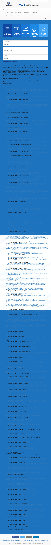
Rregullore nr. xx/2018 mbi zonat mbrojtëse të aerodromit (17, 456)
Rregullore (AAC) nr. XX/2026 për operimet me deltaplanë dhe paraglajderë (21, 111)
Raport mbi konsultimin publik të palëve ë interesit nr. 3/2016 (23, 530)
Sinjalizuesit (43, 540)
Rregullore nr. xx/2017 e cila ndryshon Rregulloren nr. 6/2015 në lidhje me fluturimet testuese (24, 515)
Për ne (6, 12)
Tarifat (5, 55)
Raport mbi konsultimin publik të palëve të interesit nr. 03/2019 (21, 423)
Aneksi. (37, 326)
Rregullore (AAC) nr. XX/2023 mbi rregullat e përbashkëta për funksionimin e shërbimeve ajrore (25, 257)
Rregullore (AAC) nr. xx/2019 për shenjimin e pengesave (17, 436)
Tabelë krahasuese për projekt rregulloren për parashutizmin (18, 443)
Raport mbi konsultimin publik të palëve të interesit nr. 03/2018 (21, 482)
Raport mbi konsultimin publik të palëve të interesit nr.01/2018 (23, 490)
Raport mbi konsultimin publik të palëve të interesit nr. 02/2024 (23, 256)
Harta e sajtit (37, 540)
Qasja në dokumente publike (17, 540)
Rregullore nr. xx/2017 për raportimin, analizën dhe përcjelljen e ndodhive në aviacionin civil (24, 525)
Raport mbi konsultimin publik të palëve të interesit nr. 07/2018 (21, 467)
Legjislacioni (26, 12)
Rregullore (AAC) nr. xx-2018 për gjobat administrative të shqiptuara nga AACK (21, 448)
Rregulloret (6, 48)
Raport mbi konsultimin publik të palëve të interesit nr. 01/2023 (21, 299)
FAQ (47, 540)
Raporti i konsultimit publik (13, 161)
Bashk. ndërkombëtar (9, 15)
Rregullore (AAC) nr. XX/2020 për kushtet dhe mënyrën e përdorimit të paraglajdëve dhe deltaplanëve (26, 375)
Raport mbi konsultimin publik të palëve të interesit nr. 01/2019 (21, 438)
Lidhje (25, 540)
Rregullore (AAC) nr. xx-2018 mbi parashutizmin (15, 445)
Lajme (12, 12)
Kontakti (17, 15)
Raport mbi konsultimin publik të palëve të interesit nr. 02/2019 (21, 434)
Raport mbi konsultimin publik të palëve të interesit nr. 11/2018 (21, 447)
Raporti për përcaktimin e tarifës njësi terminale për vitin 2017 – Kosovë (20, 528)
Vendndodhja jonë (6, 540)
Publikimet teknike (8, 50)
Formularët (6, 41)
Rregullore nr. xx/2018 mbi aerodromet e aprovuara (16, 451)
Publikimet (33, 12)
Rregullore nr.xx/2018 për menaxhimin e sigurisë (15, 475)
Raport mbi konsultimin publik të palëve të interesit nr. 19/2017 (23, 495)
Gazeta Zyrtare (30, 540)
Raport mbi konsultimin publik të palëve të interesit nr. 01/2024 (23, 252)
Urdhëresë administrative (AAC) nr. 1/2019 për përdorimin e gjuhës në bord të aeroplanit (23, 424)
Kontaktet (6, 58)
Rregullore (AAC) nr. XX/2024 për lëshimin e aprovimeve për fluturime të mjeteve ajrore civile (24, 253)
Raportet (6, 44)
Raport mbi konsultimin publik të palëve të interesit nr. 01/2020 (21, 397)
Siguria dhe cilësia (18, 12)
